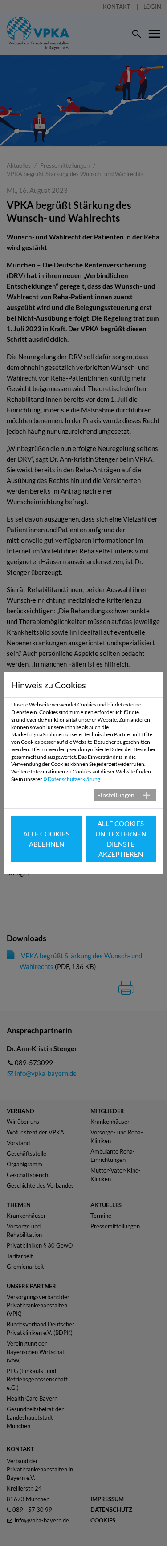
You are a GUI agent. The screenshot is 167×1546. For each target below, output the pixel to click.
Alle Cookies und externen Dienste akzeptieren (120, 839)
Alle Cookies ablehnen (46, 839)
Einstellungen (115, 795)
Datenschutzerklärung (74, 779)
